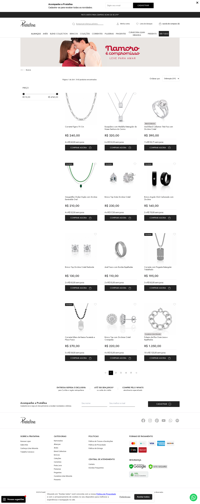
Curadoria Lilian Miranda (137, 33)
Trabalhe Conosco (27, 452)
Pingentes (121, 33)
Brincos (74, 33)
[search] (73, 24)
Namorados (58, 441)
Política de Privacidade (97, 445)
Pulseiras (109, 33)
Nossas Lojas (25, 441)
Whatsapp (170, 420)
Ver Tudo (163, 33)
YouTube (163, 420)
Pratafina (27, 23)
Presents (152, 33)
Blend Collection (59, 33)
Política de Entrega (96, 448)
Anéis (45, 33)
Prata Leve (58, 465)
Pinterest (157, 420)
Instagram (150, 420)
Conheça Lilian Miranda (29, 448)
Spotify (177, 420)
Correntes (97, 33)
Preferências (124, 497)
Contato (92, 464)
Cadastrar (161, 404)
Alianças (36, 33)
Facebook (143, 420)
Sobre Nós (24, 445)
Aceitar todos (143, 497)
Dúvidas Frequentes (96, 468)
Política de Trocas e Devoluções (101, 441)
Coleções (85, 33)
